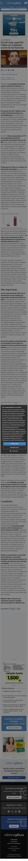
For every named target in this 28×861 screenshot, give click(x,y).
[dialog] (14, 429)
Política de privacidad (19, 440)
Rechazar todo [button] (14, 447)
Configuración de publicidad (8, 436)
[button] (14, 451)
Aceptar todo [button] (14, 443)
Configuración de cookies (8, 440)
